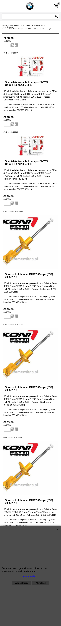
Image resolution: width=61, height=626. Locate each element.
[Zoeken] (56, 16)
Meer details (29, 576)
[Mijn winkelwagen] (55, 6)
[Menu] (3, 6)
